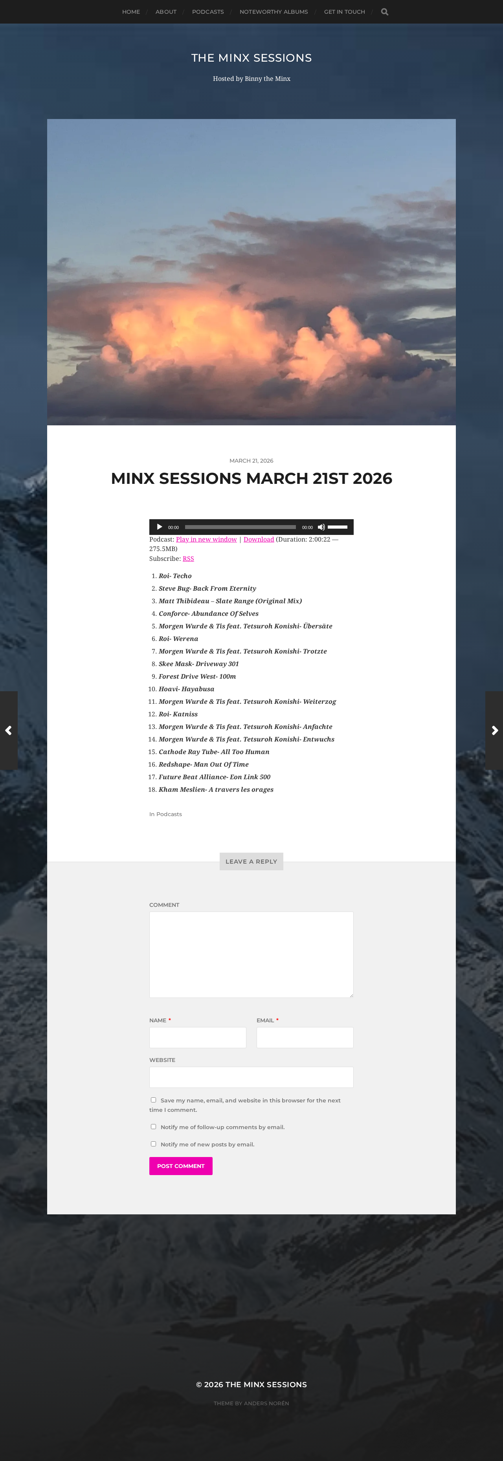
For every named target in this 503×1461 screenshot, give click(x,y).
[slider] (339, 526)
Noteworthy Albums (274, 11)
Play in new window (206, 539)
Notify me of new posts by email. (207, 1144)
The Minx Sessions (251, 57)
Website (162, 1060)
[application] (251, 527)
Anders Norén (266, 1403)
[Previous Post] (9, 730)
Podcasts (208, 11)
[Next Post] (494, 730)
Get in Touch (344, 11)
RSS (188, 558)
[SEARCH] (385, 12)
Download (259, 539)
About (166, 11)
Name (160, 1020)
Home (131, 11)
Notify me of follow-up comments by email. (223, 1127)
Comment (164, 904)
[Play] (159, 527)
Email (268, 1020)
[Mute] (321, 527)
